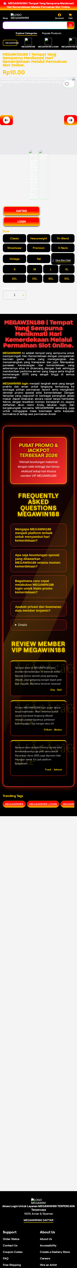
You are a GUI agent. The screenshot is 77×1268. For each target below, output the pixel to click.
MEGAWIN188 (12, 352)
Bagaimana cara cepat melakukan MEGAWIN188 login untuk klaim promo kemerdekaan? (34, 586)
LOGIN (21, 221)
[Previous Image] (6, 120)
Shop (5, 18)
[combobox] (35, 25)
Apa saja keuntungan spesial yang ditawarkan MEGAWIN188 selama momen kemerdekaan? (37, 560)
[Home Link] (24, 16)
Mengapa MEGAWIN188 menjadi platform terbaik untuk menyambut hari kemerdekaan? (33, 534)
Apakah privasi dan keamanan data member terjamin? (38, 608)
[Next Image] (70, 120)
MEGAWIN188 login (15, 383)
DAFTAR (21, 210)
